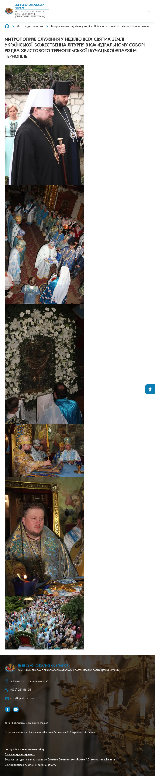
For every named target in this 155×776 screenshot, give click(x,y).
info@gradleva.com (22, 698)
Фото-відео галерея (30, 26)
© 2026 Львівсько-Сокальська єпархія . (27, 723)
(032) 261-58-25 (20, 689)
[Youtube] (16, 709)
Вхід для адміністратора (20, 754)
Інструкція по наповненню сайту (24, 749)
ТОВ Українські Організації (81, 732)
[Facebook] (7, 709)
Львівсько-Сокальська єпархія (43, 665)
